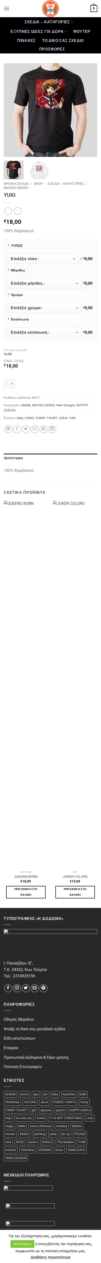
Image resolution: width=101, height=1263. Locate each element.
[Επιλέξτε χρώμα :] (44, 308)
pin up (65, 1134)
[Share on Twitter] (26, 429)
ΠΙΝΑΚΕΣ (26, 40)
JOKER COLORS (75, 877)
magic (9, 1126)
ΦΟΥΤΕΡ (81, 31)
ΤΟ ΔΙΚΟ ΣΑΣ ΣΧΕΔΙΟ (63, 40)
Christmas (12, 1102)
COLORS (30, 1102)
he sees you (24, 1118)
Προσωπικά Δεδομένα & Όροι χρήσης (36, 1057)
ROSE (20, 1142)
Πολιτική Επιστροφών (23, 1066)
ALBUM (10, 1094)
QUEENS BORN (26, 877)
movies (10, 1134)
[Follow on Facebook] (8, 988)
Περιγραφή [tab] (13, 458)
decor (45, 1102)
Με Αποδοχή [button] (22, 1244)
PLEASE (79, 1134)
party (53, 1134)
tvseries (10, 1150)
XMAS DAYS (76, 1150)
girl (34, 1110)
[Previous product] (17, 211)
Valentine (27, 1150)
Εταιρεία (11, 1048)
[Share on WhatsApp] (8, 429)
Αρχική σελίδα (16, 184)
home (41, 1118)
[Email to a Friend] (35, 429)
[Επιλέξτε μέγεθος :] (44, 283)
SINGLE (47, 1142)
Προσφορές (52, 49)
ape (35, 1094)
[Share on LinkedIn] (52, 429)
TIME (82, 1142)
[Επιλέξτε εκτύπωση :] (44, 332)
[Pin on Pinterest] (43, 429)
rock (8, 1142)
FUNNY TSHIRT (46, 418)
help (8, 1118)
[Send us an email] (35, 988)
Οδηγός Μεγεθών (19, 1019)
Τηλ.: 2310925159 (19, 976)
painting (39, 1134)
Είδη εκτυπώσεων (19, 1038)
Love (89, 1118)
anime (24, 1094)
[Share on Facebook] (17, 429)
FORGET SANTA (64, 1102)
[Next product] (8, 211)
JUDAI (63, 418)
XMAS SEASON (15, 1158)
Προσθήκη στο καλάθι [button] (26, 892)
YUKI (72, 418)
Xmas (59, 1150)
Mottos (77, 1126)
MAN (21, 1126)
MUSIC (24, 1134)
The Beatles (65, 1142)
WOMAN (44, 1150)
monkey (61, 1126)
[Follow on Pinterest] (43, 988)
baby (20, 418)
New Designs (65, 405)
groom (60, 1110)
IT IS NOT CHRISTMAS (66, 1118)
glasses (45, 1110)
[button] (7, 8)
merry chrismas (40, 1126)
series (32, 1142)
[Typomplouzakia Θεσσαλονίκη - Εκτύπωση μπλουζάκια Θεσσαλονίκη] (50, 8)
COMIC (29, 418)
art (45, 1094)
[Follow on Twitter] (26, 988)
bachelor (69, 1094)
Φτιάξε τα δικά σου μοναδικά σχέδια (34, 1029)
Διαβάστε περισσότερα (50, 1257)
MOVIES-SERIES (16, 188)
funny (84, 1102)
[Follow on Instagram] (17, 988)
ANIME (26, 405)
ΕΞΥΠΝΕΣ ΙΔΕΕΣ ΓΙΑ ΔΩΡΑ (37, 31)
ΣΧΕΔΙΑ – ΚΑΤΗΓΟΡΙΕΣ (47, 22)
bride (82, 1094)
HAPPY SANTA (80, 1110)
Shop (38, 184)
